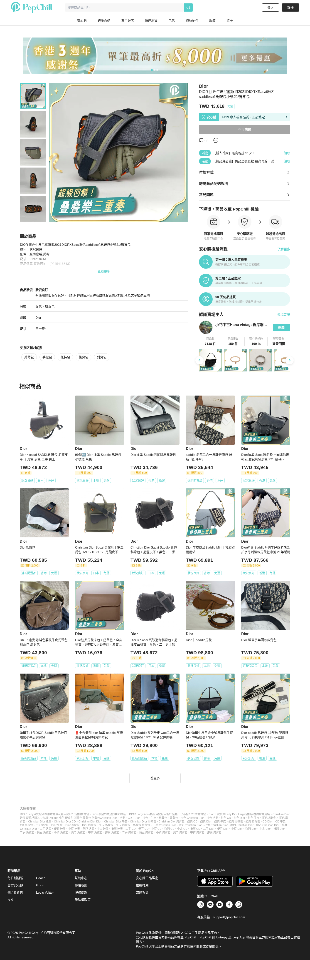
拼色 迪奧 (212, 818)
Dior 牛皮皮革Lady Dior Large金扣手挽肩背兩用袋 (239, 814)
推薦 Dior (279, 828)
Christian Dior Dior (90, 821)
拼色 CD (226, 818)
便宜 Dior (223, 828)
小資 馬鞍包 (61, 832)
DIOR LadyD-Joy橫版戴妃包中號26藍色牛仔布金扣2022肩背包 (167, 814)
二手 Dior (208, 828)
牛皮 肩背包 (123, 825)
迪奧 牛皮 (220, 821)
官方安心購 (15, 885)
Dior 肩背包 (89, 825)
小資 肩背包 (163, 832)
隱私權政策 (83, 900)
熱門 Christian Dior (241, 825)
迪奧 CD (192, 821)
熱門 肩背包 (180, 832)
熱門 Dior (251, 828)
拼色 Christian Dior (192, 818)
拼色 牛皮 (253, 818)
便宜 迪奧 (60, 828)
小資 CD (156, 828)
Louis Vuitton (45, 892)
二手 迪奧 (45, 828)
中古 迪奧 (102, 828)
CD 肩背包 (42, 825)
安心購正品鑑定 (147, 878)
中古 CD (182, 828)
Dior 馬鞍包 (72, 825)
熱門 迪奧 (88, 828)
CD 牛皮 (280, 821)
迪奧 (122, 818)
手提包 (47, 357)
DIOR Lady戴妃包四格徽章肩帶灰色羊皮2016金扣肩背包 (54, 814)
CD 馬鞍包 (26, 825)
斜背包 (101, 357)
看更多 (155, 778)
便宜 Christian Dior (190, 825)
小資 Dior (237, 828)
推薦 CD (195, 828)
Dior (38, 317)
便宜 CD (143, 828)
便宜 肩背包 (146, 832)
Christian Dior (108, 818)
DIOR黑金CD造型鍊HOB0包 (109, 814)
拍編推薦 (142, 885)
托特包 (65, 357)
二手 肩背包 (129, 832)
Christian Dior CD (65, 821)
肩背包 (49, 306)
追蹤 (281, 327)
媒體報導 (142, 892)
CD (130, 818)
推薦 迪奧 (117, 828)
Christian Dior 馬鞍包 (143, 821)
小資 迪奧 (74, 828)
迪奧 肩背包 (253, 821)
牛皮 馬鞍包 (106, 825)
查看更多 (104, 271)
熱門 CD (169, 828)
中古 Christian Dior (267, 825)
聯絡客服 (81, 885)
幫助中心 (81, 878)
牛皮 (153, 818)
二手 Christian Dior (164, 825)
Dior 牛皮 (57, 825)
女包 (38, 306)
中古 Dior (265, 828)
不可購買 (244, 129)
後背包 (83, 357)
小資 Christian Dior (216, 825)
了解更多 (283, 249)
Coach (40, 878)
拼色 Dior (239, 818)
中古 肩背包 (197, 832)
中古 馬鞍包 (95, 832)
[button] (210, 341)
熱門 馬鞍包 (78, 832)
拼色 (145, 818)
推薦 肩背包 (214, 832)
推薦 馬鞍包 (112, 832)
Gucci (40, 885)
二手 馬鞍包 (27, 832)
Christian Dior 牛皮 (115, 821)
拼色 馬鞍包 (269, 818)
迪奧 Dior (206, 821)
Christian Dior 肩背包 (172, 821)
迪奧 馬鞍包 (236, 821)
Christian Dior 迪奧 (39, 821)
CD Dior (268, 821)
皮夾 (10, 900)
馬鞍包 (163, 818)
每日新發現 (15, 878)
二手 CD (130, 828)
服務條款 (81, 892)
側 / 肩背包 (15, 892)
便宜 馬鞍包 (44, 832)
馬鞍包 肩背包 (141, 825)
